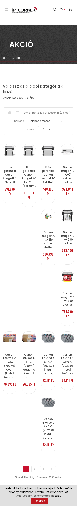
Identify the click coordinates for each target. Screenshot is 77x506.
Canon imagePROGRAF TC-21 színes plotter (67, 174)
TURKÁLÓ (29, 98)
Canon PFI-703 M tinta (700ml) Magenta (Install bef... (29, 366)
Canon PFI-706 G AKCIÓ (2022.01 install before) (48, 428)
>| (52, 469)
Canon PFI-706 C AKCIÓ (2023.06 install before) (67, 364)
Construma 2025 (13, 98)
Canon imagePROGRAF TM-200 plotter (67, 237)
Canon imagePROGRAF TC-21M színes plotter (48, 239)
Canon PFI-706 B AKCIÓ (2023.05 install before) (48, 364)
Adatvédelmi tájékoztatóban (35, 496)
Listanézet (17, 113)
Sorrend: (19, 121)
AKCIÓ (16, 58)
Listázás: (31, 129)
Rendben (39, 500)
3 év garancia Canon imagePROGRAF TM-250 (9, 174)
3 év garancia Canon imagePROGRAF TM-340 (48, 174)
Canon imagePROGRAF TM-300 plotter (67, 298)
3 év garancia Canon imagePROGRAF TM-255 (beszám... (29, 176)
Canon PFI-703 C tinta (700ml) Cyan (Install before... (9, 366)
